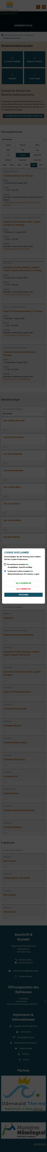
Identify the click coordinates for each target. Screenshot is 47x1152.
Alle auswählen (23, 583)
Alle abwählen (23, 589)
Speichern (23, 595)
